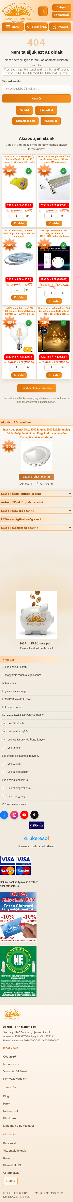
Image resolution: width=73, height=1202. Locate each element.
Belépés (62, 7)
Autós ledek (9, 683)
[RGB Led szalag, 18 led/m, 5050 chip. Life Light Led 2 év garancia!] (19, 258)
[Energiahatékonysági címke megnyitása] (28, 349)
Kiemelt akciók (25, 120)
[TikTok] (34, 815)
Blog (6, 1096)
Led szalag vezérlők (19, 788)
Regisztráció (61, 14)
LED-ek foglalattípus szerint (21, 493)
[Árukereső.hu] (36, 840)
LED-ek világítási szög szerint (22, 519)
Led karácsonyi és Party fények (26, 739)
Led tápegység (16, 796)
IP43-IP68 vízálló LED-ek (17, 699)
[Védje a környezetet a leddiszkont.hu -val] (18, 996)
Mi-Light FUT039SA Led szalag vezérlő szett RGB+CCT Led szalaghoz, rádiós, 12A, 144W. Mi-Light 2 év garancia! (54, 233)
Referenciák (11, 1111)
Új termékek (46, 110)
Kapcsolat (50, 120)
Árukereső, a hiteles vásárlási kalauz (36, 846)
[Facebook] (4, 815)
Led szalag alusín (18, 771)
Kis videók (9, 1118)
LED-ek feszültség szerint (19, 527)
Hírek (6, 1103)
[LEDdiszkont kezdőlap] (18, 11)
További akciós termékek (36, 388)
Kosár (60, 27)
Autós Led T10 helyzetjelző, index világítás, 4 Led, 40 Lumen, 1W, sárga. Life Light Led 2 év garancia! (19, 159)
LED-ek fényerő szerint (17, 510)
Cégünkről (9, 1056)
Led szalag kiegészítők (15, 779)
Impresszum (11, 1064)
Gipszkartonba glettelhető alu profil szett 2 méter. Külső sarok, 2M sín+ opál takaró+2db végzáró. (54, 159)
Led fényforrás (16, 723)
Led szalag (14, 763)
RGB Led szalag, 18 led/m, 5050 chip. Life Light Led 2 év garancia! (19, 233)
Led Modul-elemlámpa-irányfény (20, 755)
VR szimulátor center (14, 804)
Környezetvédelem (15, 1078)
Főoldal (24, 110)
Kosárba (19, 223)
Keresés (37, 98)
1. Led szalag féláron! (14, 666)
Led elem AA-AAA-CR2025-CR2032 (23, 715)
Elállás (10, 1181)
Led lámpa (14, 747)
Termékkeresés (11, 81)
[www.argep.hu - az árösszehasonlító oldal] (36, 827)
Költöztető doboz (12, 707)
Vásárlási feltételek (15, 1071)
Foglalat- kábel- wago (14, 691)
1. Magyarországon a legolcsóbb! (21, 674)
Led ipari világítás (18, 731)
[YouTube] (24, 815)
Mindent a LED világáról (18, 1125)
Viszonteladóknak (14, 1150)
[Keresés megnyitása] (43, 11)
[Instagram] (14, 815)
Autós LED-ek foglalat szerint (22, 502)
